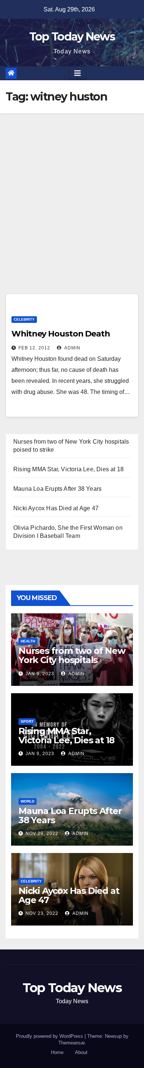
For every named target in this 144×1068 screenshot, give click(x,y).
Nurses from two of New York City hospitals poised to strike (71, 659)
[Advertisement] (72, 189)
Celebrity (24, 319)
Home (57, 1052)
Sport (27, 721)
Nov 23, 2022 (41, 913)
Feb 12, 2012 (34, 347)
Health (28, 641)
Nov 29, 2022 (41, 833)
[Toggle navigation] (77, 73)
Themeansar (71, 1043)
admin (71, 347)
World (27, 801)
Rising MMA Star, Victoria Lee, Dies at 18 (68, 469)
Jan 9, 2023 (39, 673)
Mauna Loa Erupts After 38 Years (57, 489)
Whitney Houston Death (60, 334)
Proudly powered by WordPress (50, 1036)
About (81, 1052)
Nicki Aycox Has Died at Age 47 (56, 508)
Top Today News (72, 36)
